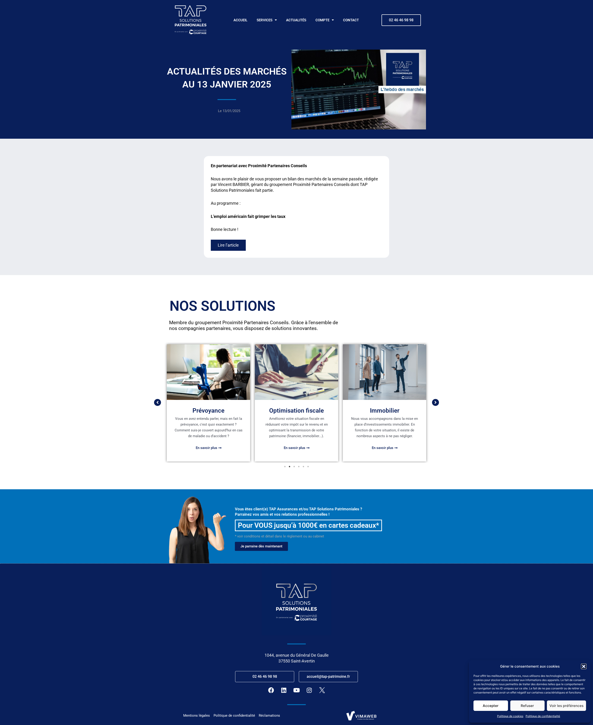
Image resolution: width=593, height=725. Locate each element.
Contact (351, 20)
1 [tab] (285, 466)
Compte (322, 20)
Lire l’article (228, 245)
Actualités (296, 20)
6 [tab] (308, 466)
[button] (583, 666)
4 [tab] (298, 466)
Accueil (240, 20)
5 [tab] (303, 466)
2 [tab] (289, 466)
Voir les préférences (566, 705)
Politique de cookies (510, 716)
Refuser (527, 705)
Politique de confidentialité (543, 716)
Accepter (490, 705)
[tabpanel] (208, 402)
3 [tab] (294, 466)
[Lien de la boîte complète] (208, 402)
